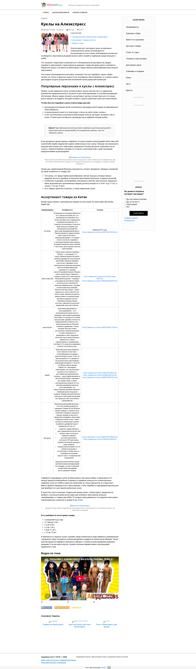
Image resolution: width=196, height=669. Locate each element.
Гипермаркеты (132, 27)
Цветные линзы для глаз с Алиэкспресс (80, 625)
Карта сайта (46, 660)
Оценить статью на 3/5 (77, 607)
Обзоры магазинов (60, 12)
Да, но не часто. (133, 202)
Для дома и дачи (133, 65)
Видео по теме (77, 43)
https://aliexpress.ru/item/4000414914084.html (99, 437)
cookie (103, 667)
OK (109, 667)
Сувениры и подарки (135, 71)
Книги (128, 77)
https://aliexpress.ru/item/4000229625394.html (99, 281)
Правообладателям (68, 660)
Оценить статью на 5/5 (80, 607)
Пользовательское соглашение (53, 663)
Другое (129, 90)
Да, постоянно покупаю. (136, 199)
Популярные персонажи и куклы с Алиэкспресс (90, 37)
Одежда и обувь (133, 33)
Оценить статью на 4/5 (79, 607)
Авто (128, 84)
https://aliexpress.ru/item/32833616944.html (99, 439)
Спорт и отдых (132, 52)
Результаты (129, 220)
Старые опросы (131, 218)
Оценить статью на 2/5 (75, 607)
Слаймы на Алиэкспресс (53, 624)
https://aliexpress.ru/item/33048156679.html (99, 375)
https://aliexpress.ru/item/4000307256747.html (99, 377)
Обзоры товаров (79, 12)
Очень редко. (132, 204)
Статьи (46, 12)
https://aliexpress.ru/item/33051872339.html (99, 373)
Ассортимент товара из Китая (83, 40)
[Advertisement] (138, 143)
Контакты (55, 660)
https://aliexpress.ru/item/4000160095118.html (99, 327)
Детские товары (133, 46)
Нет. (128, 207)
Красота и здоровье (135, 39)
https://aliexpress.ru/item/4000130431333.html (99, 232)
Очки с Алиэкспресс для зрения (106, 625)
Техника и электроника (136, 58)
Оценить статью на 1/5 (73, 607)
